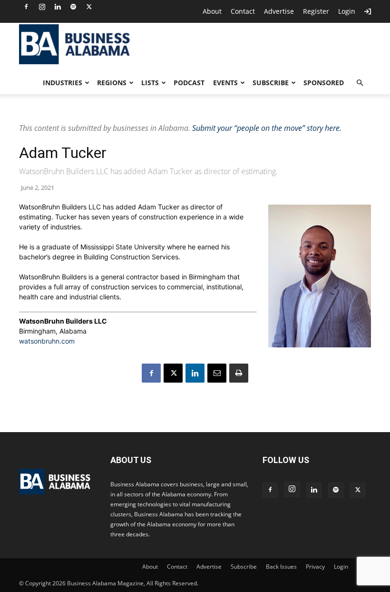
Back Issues (281, 566)
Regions (112, 82)
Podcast (189, 82)
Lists (150, 82)
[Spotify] (73, 6)
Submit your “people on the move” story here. (266, 128)
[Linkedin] (57, 6)
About (212, 11)
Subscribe (271, 82)
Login (346, 11)
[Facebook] (26, 6)
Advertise (279, 11)
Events (225, 82)
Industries (62, 82)
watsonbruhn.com (47, 341)
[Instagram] (42, 6)
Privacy (315, 566)
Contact (243, 11)
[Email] (216, 373)
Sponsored (323, 82)
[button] (359, 83)
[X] (89, 6)
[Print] (238, 373)
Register (316, 11)
